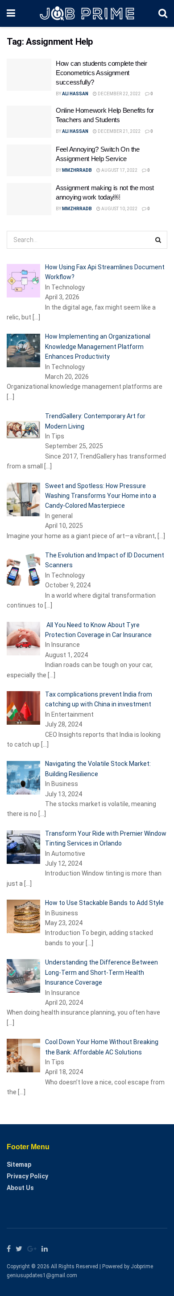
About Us (20, 1187)
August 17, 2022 (118, 170)
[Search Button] (158, 240)
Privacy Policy (27, 1176)
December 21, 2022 (119, 131)
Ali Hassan (75, 93)
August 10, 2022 (118, 208)
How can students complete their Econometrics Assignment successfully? (101, 72)
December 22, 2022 (119, 93)
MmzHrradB (77, 170)
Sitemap (19, 1164)
